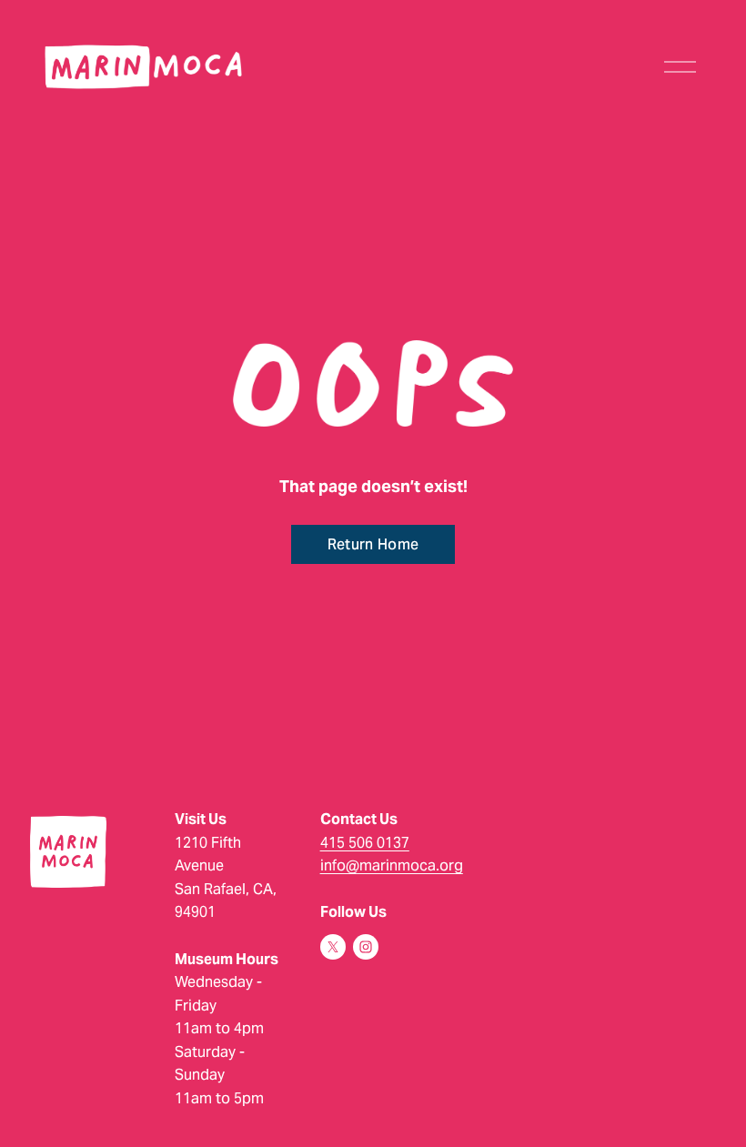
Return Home (373, 544)
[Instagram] (365, 947)
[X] (333, 947)
